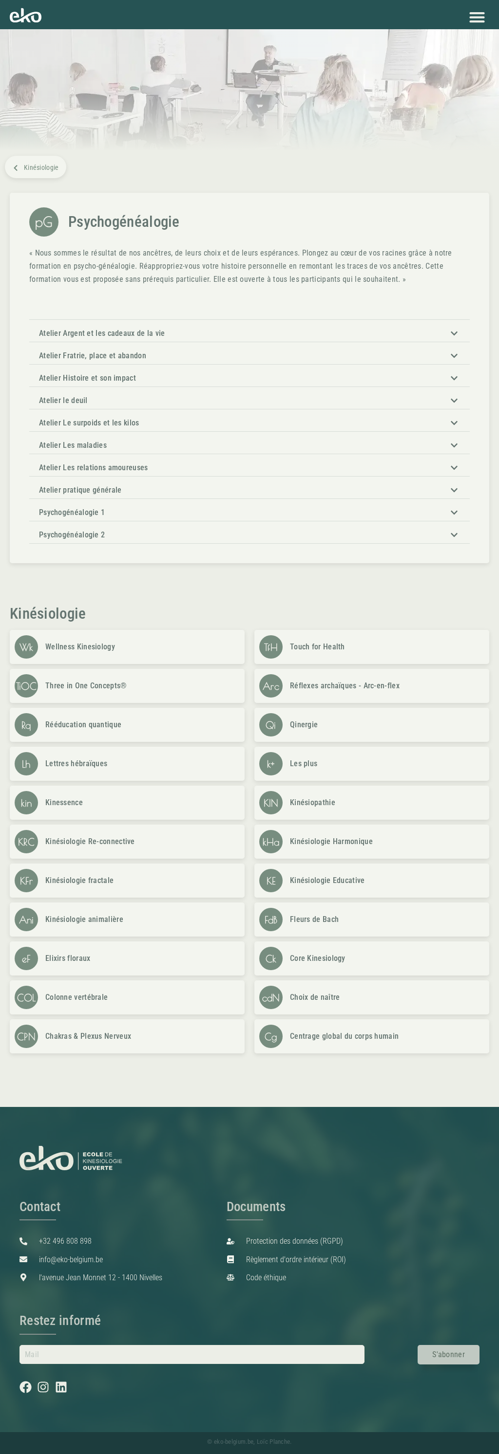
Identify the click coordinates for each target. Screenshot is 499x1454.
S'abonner (448, 1354)
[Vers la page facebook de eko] (28, 1387)
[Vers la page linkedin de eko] (64, 1387)
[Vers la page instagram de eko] (46, 1387)
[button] (476, 16)
